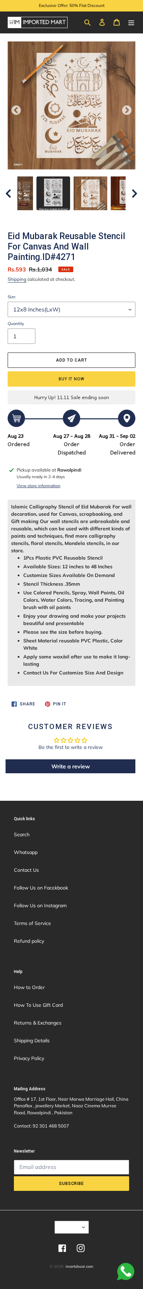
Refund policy (29, 941)
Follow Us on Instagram (40, 905)
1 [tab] (50, 217)
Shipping (17, 279)
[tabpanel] (90, 193)
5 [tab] (92, 217)
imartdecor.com (79, 1266)
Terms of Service (32, 923)
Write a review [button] (70, 766)
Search (22, 834)
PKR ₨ (69, 1227)
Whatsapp (25, 852)
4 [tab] (81, 217)
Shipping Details (32, 1040)
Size (12, 296)
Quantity (16, 323)
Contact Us (26, 870)
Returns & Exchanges (37, 1023)
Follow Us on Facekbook (41, 888)
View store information (38, 485)
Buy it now (72, 379)
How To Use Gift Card (38, 1005)
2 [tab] (61, 217)
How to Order (29, 987)
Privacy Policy (29, 1058)
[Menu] (131, 22)
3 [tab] (71, 217)
